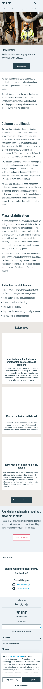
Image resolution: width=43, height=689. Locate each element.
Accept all (31, 680)
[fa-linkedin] (16, 604)
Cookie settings (21, 685)
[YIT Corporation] (26, 604)
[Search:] (39, 627)
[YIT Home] (6, 3)
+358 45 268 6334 (22, 588)
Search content (21, 622)
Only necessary (12, 680)
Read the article (21, 537)
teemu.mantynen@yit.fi (23, 585)
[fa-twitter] (21, 604)
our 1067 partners (16, 656)
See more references (21, 500)
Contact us (21, 66)
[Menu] (39, 3)
